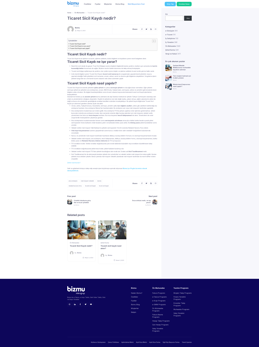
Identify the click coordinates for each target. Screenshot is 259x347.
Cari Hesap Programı (160, 325)
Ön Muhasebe (79, 13)
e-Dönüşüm (169, 31)
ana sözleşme (73, 181)
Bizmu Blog (120, 4)
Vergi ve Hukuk (171, 54)
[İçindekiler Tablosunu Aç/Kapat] (153, 41)
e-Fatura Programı (159, 297)
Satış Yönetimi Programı (157, 330)
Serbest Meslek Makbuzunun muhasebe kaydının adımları (182, 68)
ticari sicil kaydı (104, 186)
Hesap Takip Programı (161, 321)
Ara (166, 14)
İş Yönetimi (169, 42)
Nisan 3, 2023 (120, 260)
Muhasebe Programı (181, 309)
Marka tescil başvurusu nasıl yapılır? (181, 85)
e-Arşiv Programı (158, 301)
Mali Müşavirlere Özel (136, 4)
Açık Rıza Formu (154, 342)
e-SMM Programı (159, 305)
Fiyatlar (97, 4)
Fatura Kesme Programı (157, 316)
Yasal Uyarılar (187, 342)
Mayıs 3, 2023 (89, 257)
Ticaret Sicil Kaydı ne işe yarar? (80, 46)
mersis (99, 181)
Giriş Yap (170, 4)
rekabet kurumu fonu (75, 186)
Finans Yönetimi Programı (180, 298)
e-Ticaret (168, 35)
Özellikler (87, 4)
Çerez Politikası (113, 342)
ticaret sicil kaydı (90, 186)
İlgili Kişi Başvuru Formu (171, 342)
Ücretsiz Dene (184, 4)
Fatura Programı (158, 293)
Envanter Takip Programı (179, 304)
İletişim (133, 312)
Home (69, 13)
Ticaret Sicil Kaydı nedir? (78, 44)
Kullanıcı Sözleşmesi (98, 342)
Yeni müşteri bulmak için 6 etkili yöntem (182, 77)
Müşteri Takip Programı (183, 293)
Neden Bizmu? (136, 293)
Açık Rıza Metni (141, 342)
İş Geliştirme (170, 38)
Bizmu (77, 28)
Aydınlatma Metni (127, 342)
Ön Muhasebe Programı (157, 309)
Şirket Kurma (105, 243)
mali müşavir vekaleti (87, 181)
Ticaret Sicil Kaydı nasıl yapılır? (80, 48)
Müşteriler (108, 4)
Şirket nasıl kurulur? (74, 163)
